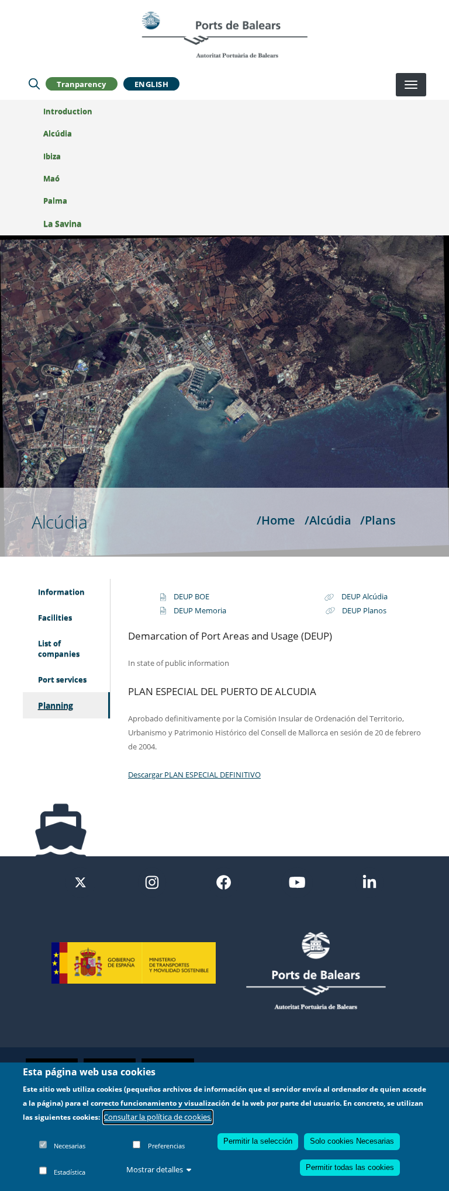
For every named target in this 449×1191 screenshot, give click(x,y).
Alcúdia (57, 133)
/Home (276, 520)
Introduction (67, 111)
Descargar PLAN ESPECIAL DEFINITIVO (194, 774)
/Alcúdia (328, 520)
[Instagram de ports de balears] (152, 881)
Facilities (55, 617)
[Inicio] (224, 34)
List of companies (59, 648)
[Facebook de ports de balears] (224, 881)
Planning (55, 705)
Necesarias (69, 1145)
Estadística (69, 1172)
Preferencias (166, 1145)
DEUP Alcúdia (364, 596)
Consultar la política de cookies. (157, 1117)
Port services (62, 679)
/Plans (378, 520)
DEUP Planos (364, 610)
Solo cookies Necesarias (352, 1141)
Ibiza (52, 156)
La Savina (62, 223)
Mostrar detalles (154, 1169)
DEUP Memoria (200, 610)
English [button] (151, 84)
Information (61, 591)
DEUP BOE (191, 596)
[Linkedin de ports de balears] (369, 881)
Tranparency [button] (81, 84)
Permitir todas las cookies (350, 1167)
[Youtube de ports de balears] (297, 881)
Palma (55, 200)
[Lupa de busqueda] (34, 84)
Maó (51, 178)
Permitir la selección (257, 1141)
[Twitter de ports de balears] (80, 881)
